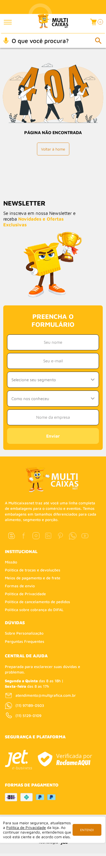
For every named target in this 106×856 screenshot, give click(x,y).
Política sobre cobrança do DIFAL (34, 609)
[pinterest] (60, 536)
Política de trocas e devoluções (32, 570)
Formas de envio (20, 585)
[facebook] (24, 536)
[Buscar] (98, 40)
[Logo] (53, 23)
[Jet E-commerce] (18, 759)
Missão (11, 562)
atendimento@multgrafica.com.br (45, 695)
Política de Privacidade (25, 593)
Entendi (87, 830)
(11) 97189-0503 (29, 705)
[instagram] (36, 536)
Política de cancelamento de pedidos (37, 601)
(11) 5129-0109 (28, 715)
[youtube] (85, 536)
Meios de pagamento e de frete (32, 578)
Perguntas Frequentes (24, 641)
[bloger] (11, 536)
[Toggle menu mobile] (11, 22)
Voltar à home (53, 149)
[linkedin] (48, 536)
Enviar (53, 435)
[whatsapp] (73, 536)
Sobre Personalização (24, 633)
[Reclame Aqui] (65, 759)
